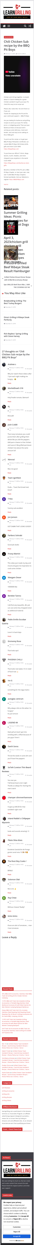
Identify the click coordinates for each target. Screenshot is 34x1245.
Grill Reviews (6, 1088)
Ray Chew (12, 897)
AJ (9, 406)
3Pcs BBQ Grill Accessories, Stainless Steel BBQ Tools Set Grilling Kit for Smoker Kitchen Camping (17, 996)
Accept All (16, 1236)
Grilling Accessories (8, 1091)
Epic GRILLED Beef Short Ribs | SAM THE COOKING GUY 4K (17, 286)
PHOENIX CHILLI (15, 659)
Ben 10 (4, 1044)
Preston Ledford (21, 54)
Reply (9, 383)
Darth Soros (13, 746)
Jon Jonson (12, 517)
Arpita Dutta (6, 1072)
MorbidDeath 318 (15, 388)
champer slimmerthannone (20, 797)
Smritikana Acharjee (8, 1058)
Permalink (29, 369)
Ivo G (10, 680)
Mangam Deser (14, 577)
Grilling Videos (6, 1100)
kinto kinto (12, 916)
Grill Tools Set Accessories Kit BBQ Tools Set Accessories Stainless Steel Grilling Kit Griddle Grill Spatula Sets (16, 1031)
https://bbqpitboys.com (11, 149)
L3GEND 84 (13, 722)
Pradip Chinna (6, 1065)
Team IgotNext (14, 478)
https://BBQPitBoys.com (16, 179)
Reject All (17, 1232)
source (6, 184)
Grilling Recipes (9, 37)
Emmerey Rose (14, 641)
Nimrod (11, 459)
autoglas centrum (15, 698)
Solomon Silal (14, 879)
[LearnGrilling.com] (4, 26)
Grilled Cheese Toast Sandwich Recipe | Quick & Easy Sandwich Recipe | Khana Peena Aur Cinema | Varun (15, 1046)
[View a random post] (29, 26)
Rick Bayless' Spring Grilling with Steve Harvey (16, 334)
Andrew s (12, 364)
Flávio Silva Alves (15, 840)
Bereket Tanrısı (14, 595)
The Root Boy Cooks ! (17, 861)
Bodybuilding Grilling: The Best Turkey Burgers (15, 302)
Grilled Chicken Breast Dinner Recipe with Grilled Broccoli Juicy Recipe (17, 278)
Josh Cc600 (12, 424)
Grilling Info (5, 1094)
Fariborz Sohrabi (15, 535)
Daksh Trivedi (6, 1051)
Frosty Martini (14, 553)
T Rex (10, 499)
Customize (16, 1227)
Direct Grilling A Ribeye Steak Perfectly (16, 318)
